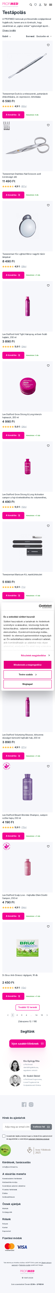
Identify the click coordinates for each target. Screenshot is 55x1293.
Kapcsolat (6, 1231)
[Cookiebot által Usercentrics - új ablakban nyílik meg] (39, 606)
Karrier (5, 1227)
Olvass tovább (9, 30)
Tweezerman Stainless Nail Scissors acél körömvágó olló (21, 175)
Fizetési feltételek (9, 1190)
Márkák (5, 1208)
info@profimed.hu (10, 1167)
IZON (32, 1284)
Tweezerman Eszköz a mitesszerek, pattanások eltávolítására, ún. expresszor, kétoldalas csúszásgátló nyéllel (25, 95)
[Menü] (51, 4)
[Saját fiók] (40, 4)
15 (42, 1015)
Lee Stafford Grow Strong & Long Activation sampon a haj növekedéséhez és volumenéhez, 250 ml (24, 496)
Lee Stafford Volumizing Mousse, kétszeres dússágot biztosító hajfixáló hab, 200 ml (22, 736)
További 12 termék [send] (27, 1007)
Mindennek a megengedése (28, 665)
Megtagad (27, 684)
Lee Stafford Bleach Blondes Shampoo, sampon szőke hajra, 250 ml (25, 816)
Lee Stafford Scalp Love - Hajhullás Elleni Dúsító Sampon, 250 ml (24, 896)
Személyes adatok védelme (13, 1186)
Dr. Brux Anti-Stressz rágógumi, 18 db (20, 975)
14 (36, 1015)
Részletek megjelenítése (33, 655)
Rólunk (5, 1224)
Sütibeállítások (8, 1197)
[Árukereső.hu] (19, 1151)
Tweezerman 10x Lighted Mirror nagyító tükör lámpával (23, 255)
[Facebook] (24, 1104)
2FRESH (40, 1284)
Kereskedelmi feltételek (12, 1178)
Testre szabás (26, 674)
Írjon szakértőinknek (25, 1043)
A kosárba (11, 115)
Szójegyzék (7, 1212)
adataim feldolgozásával (39, 1139)
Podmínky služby (25, 1265)
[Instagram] (31, 1104)
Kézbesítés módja (9, 1182)
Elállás (5, 1193)
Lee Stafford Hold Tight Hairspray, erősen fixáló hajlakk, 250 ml (24, 335)
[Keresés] (31, 4)
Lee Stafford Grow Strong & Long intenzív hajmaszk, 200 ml (22, 415)
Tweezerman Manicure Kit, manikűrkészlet (22, 575)
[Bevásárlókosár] (45, 4)
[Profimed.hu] (10, 5)
